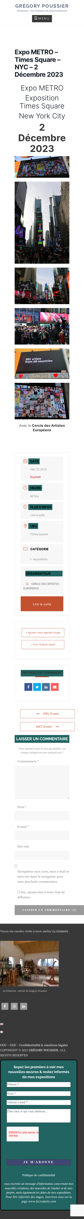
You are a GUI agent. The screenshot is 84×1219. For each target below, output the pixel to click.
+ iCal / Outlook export (43, 644)
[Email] (55, 687)
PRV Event (51, 714)
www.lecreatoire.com (42, 1201)
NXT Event (44, 727)
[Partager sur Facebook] (28, 687)
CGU (3, 1045)
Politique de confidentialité (38, 1175)
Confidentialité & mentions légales (43, 1045)
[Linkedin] (46, 687)
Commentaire (28, 761)
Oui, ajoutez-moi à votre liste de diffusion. (41, 894)
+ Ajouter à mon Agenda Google (43, 632)
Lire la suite (37, 515)
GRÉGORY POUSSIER (43, 1050)
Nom (21, 807)
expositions (40, 559)
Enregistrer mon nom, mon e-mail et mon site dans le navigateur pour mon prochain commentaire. (43, 877)
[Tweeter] (37, 687)
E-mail (23, 827)
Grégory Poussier (42, 6)
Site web (23, 846)
